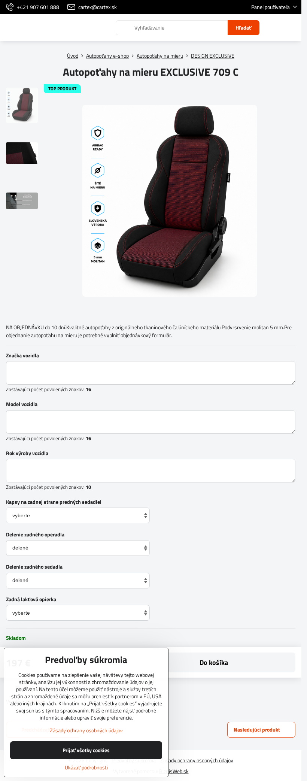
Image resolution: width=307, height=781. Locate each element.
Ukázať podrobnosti (86, 767)
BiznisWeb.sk (174, 771)
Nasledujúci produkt (257, 729)
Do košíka (214, 662)
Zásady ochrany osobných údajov (196, 760)
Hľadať (243, 27)
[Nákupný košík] (274, 27)
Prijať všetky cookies (86, 750)
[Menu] (292, 27)
